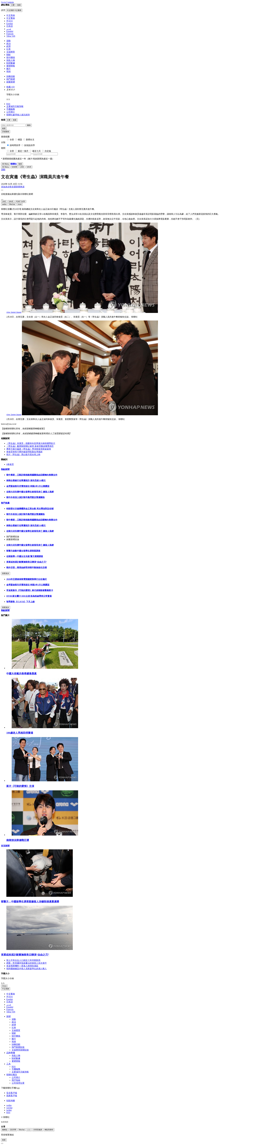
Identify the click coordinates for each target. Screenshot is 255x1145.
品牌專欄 (10, 1053)
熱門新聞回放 (18, 1047)
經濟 (8, 46)
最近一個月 (23, 151)
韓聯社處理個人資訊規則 (18, 115)
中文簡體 (5, 989)
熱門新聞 (10, 79)
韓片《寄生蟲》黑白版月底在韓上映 (23, 454)
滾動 (8, 41)
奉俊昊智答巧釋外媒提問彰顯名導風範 (24, 452)
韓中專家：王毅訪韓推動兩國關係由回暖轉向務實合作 (31, 475)
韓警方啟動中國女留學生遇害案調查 (23, 551)
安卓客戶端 (11, 1093)
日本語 (9, 1002)
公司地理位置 (18, 1083)
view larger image (13, 312)
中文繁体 (10, 994)
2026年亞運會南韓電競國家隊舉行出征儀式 (26, 579)
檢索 (4, 128)
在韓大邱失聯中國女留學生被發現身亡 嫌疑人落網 (30, 492)
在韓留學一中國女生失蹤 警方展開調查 (24, 556)
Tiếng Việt (10, 1012)
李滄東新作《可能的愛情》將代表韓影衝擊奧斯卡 (29, 590)
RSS (8, 104)
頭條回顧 (10, 76)
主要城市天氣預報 (14, 106)
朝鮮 (8, 55)
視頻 (8, 71)
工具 (8, 1064)
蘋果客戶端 (11, 1096)
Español (9, 1007)
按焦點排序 (29, 145)
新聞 (8, 1016)
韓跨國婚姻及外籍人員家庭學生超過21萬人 (26, 968)
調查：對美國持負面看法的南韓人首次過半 (26, 963)
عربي (8, 1004)
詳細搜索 (5, 132)
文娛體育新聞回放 (20, 1050)
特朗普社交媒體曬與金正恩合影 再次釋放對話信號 (30, 508)
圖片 (8, 69)
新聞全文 (30, 139)
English (9, 999)
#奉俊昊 (10, 464)
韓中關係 (10, 57)
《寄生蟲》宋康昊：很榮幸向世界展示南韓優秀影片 (30, 443)
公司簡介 (10, 112)
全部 (12, 139)
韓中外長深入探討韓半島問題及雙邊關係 (25, 497)
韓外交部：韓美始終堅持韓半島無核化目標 (26, 567)
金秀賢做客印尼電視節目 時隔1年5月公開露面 (27, 486)
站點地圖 (10, 1100)
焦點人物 (10, 60)
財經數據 (10, 63)
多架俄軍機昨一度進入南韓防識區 (22, 966)
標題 (20, 139)
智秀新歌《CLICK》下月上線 (20, 601)
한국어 (9, 997)
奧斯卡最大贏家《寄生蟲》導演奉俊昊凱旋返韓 (28, 449)
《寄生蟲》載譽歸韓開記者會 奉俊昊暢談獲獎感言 (30, 446)
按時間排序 (15, 145)
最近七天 (36, 151)
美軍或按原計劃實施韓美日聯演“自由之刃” (26, 562)
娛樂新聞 (10, 82)
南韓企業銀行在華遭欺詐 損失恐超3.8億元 (26, 480)
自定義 (48, 151)
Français (9, 1009)
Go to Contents (7, 2)
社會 (8, 49)
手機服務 (10, 109)
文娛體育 (10, 52)
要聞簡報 (10, 66)
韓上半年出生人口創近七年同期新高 (23, 960)
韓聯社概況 (11, 1075)
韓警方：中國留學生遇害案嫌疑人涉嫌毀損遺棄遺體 (30, 901)
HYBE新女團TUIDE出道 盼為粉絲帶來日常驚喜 (29, 596)
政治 (8, 43)
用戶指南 (16, 1080)
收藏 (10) (10, 87)
